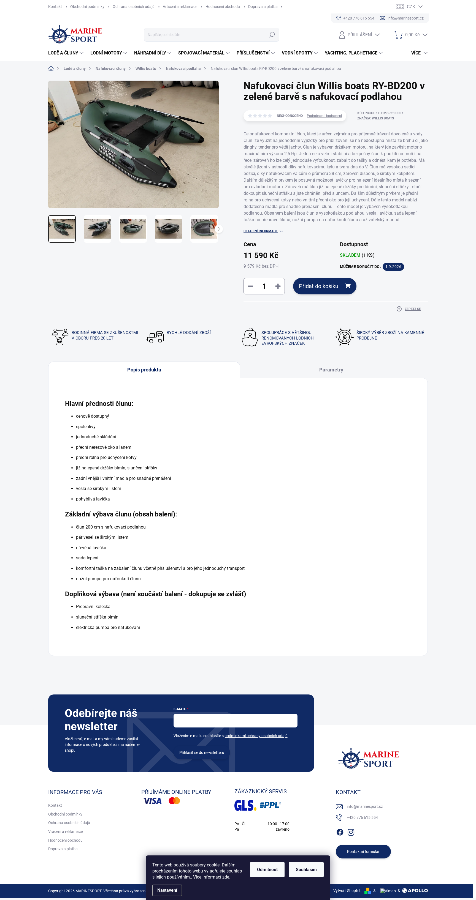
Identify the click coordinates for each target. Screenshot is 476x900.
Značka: (375, 118)
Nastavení (167, 890)
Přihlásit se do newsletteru (201, 752)
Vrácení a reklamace (180, 6)
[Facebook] (340, 831)
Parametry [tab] (331, 370)
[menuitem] (66, 53)
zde (225, 877)
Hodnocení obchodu (222, 6)
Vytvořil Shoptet (347, 890)
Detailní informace (261, 231)
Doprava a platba (263, 6)
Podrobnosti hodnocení (324, 116)
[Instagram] (351, 831)
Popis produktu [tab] (144, 370)
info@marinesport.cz (365, 806)
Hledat (272, 34)
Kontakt (55, 6)
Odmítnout (267, 869)
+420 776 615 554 (362, 817)
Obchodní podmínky (87, 6)
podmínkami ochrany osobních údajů (256, 736)
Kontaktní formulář (363, 851)
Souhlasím (306, 869)
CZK (411, 6)
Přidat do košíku (318, 286)
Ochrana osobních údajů (134, 6)
